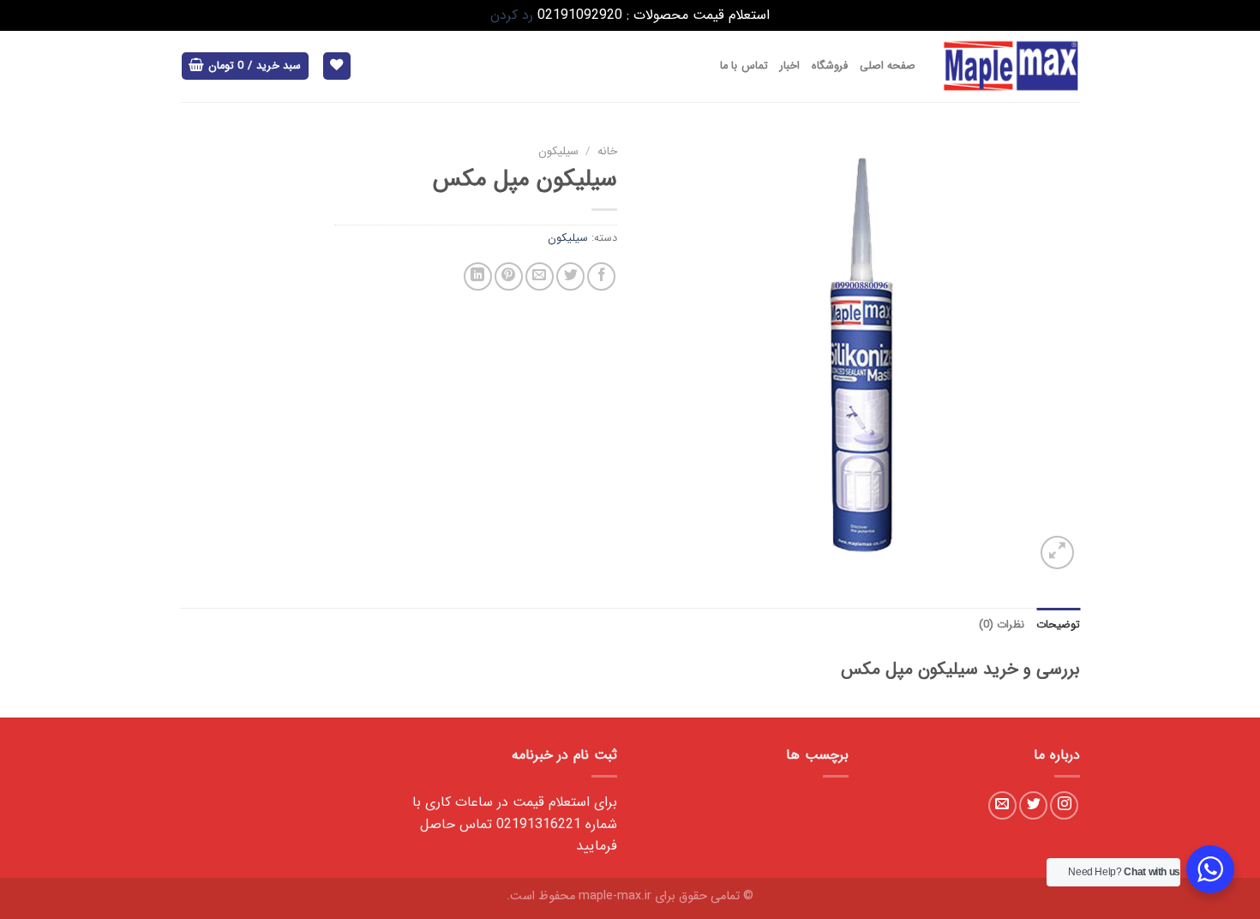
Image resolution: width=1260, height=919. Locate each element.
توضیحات (1058, 625)
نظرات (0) (1001, 625)
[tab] (1058, 625)
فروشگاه (830, 66)
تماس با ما (744, 66)
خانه (607, 151)
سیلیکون (558, 151)
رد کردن (511, 15)
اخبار (790, 66)
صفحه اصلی (887, 66)
